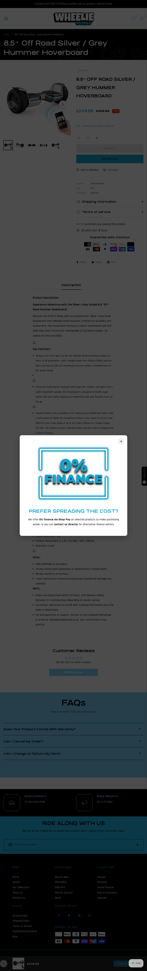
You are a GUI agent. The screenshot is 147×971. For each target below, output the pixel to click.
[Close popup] (121, 441)
